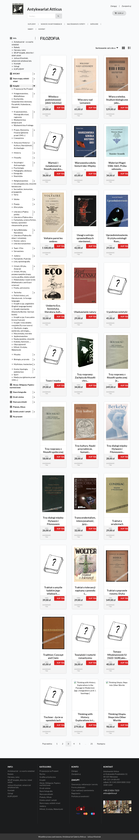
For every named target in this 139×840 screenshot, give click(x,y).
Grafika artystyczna (48, 777)
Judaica (17, 256)
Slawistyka (18, 176)
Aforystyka (18, 207)
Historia (17, 153)
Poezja (16, 204)
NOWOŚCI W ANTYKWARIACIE (51, 24)
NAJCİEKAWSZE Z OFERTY (76, 24)
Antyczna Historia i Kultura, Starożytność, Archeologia (23, 145)
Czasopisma (19, 138)
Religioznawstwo (21, 181)
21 (92, 744)
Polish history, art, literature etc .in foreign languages (21, 298)
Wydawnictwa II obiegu (23, 125)
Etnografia (18, 173)
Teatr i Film (18, 248)
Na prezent (17, 416)
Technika (17, 292)
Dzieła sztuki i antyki (22, 411)
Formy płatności (78, 787)
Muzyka (17, 354)
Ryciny (42, 774)
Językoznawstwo (21, 336)
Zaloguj (113, 6)
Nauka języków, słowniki (24, 339)
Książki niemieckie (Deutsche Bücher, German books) (23, 312)
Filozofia (17, 157)
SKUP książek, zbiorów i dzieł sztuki (20, 781)
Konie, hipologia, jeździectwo (21, 370)
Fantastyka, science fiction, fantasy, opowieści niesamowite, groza (24, 222)
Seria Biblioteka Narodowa (20, 231)
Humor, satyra (20, 241)
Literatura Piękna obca (23, 217)
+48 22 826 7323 (111, 790)
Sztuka (16, 199)
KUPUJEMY (32, 24)
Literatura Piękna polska (21, 213)
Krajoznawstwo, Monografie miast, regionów (21, 114)
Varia (16, 194)
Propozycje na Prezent (49, 771)
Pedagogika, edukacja (23, 170)
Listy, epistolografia (22, 261)
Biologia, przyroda (21, 359)
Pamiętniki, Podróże (22, 259)
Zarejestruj (126, 6)
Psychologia (19, 168)
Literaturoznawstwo (22, 243)
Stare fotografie (19, 392)
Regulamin (75, 793)
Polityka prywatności (80, 796)
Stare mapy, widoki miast (21, 79)
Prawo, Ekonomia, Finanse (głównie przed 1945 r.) (21, 132)
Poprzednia (47, 744)
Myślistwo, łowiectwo (23, 364)
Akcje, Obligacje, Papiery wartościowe (50, 784)
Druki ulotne (18, 397)
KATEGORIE (94, 24)
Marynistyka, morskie (23, 333)
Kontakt (41, 29)
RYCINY (16, 73)
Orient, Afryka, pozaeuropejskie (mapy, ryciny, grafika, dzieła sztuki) (23, 274)
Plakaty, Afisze (19, 407)
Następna (101, 744)
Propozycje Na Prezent (23, 89)
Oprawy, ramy (20, 50)
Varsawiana (18, 251)
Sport (16, 374)
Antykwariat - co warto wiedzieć (21, 771)
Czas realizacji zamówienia (82, 790)
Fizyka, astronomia (21, 288)
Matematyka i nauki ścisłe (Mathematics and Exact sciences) (23, 282)
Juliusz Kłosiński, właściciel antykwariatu (19, 786)
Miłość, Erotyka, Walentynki (51, 809)
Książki (16, 86)
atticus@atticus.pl (110, 793)
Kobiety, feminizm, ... (22, 341)
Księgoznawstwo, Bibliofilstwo (21, 94)
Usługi (16, 66)
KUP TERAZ (60, 108)
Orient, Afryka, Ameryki (20, 267)
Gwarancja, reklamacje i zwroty (84, 784)
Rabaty (30, 29)
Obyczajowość (20, 344)
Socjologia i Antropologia (19, 163)
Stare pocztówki (20, 402)
